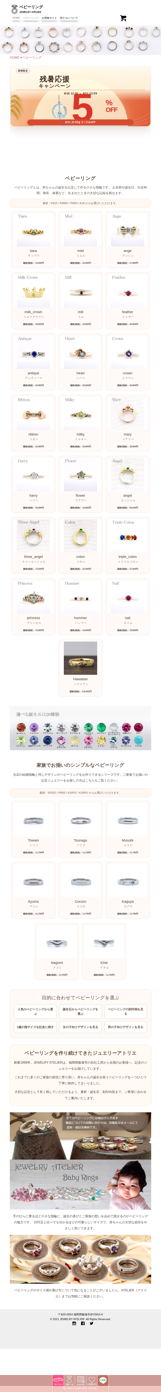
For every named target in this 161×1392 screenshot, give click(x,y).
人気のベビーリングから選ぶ (35, 1011)
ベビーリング (30, 17)
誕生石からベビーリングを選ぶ (80, 1011)
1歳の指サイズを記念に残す (35, 1027)
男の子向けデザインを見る (125, 1027)
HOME (16, 17)
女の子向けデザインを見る (80, 1027)
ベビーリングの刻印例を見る (125, 1011)
